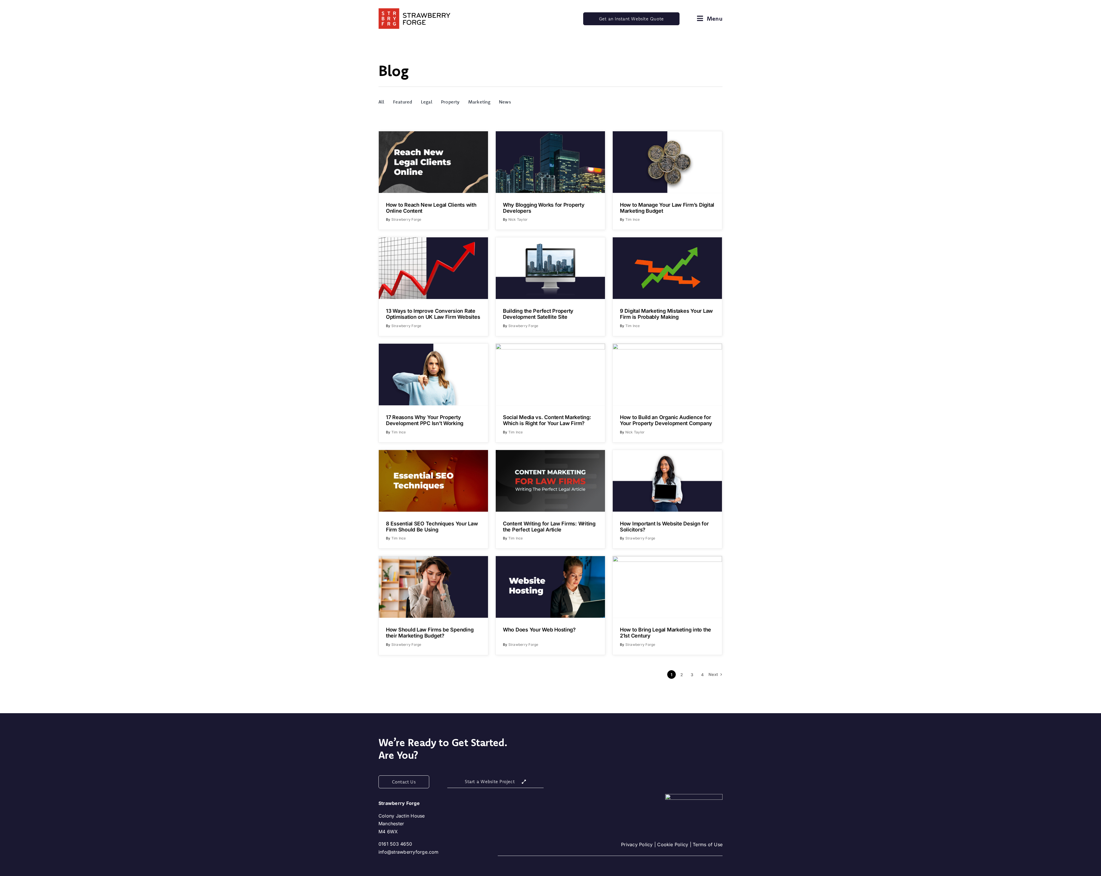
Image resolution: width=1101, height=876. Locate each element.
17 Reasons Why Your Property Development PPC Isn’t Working (424, 420)
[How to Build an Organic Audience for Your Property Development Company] (667, 374)
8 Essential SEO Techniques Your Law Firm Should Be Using (432, 527)
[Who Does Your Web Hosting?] (550, 587)
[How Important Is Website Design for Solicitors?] (667, 481)
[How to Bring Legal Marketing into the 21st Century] (667, 587)
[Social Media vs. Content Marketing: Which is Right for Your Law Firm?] (550, 374)
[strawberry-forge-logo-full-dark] (414, 10)
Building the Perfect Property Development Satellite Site (538, 314)
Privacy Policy (637, 844)
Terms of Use (708, 844)
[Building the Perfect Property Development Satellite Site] (550, 268)
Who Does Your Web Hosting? (539, 630)
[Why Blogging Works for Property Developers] (550, 162)
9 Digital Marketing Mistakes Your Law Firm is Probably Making (666, 314)
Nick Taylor (518, 219)
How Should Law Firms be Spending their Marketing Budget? (429, 633)
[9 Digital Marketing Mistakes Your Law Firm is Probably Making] (667, 268)
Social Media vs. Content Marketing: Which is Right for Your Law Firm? (547, 420)
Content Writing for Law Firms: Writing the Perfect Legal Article (549, 527)
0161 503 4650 (395, 844)
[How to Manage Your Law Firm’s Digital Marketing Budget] (667, 162)
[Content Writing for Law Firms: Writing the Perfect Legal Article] (550, 481)
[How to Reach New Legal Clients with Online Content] (433, 162)
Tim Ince (632, 219)
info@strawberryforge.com (408, 852)
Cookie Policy (672, 844)
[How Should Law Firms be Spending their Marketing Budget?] (433, 587)
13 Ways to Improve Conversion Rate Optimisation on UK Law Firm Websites (433, 314)
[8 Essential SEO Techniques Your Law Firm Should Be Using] (433, 481)
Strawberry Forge (406, 219)
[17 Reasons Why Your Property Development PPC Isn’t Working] (433, 374)
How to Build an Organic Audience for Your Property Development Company (666, 420)
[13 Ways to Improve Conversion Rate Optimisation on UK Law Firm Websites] (433, 268)
